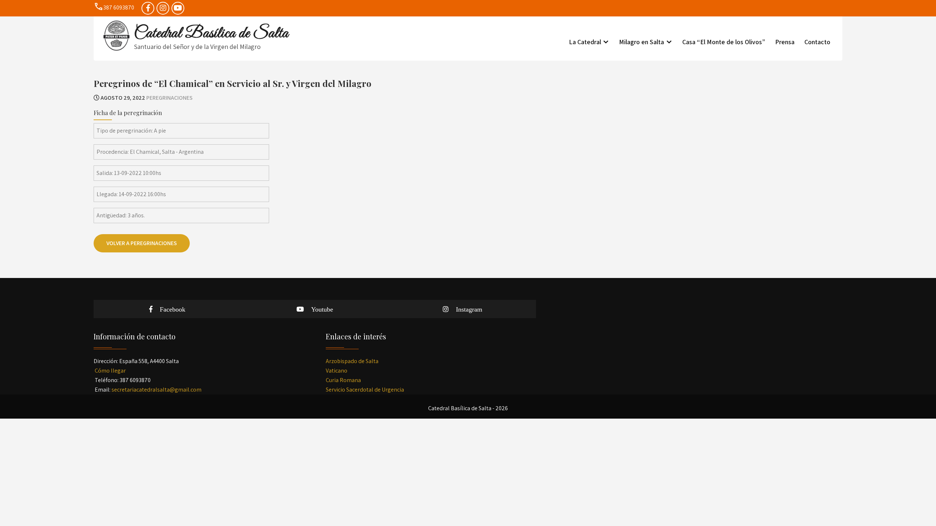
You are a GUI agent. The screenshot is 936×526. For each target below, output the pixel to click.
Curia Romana (343, 380)
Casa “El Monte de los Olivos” (723, 42)
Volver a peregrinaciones (141, 243)
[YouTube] (177, 8)
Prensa (785, 42)
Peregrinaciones (169, 98)
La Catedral (585, 42)
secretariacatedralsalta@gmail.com (156, 389)
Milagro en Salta (641, 42)
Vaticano (336, 370)
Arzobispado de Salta (352, 361)
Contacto (817, 42)
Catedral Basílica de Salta (211, 33)
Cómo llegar (110, 370)
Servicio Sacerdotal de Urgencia (365, 389)
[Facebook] (147, 8)
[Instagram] (162, 8)
